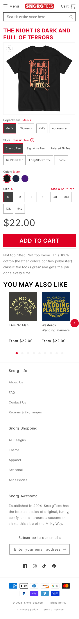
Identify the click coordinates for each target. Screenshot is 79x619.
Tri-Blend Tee (14, 160)
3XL (67, 197)
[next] (74, 323)
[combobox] (39, 17)
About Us (16, 382)
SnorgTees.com (34, 602)
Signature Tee (36, 148)
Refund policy (57, 602)
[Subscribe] (64, 549)
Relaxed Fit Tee (60, 148)
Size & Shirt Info (62, 189)
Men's (10, 128)
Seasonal (16, 470)
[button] (11, 6)
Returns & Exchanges (25, 412)
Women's (26, 128)
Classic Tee (13, 148)
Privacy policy (29, 609)
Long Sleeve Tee (40, 160)
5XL (19, 208)
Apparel (15, 460)
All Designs (17, 440)
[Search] (71, 17)
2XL (55, 197)
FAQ (12, 392)
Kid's (42, 128)
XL (43, 197)
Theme (14, 450)
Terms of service (53, 609)
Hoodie (61, 160)
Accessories (60, 128)
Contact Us (17, 402)
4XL (8, 208)
